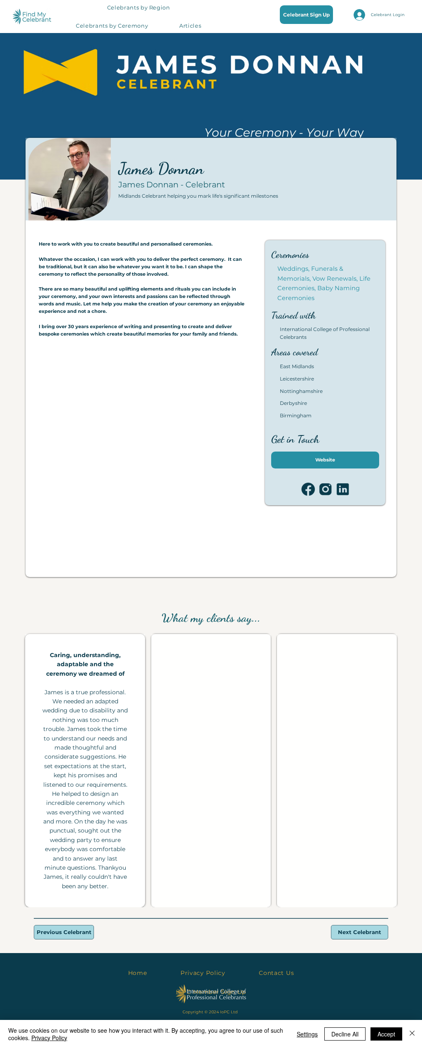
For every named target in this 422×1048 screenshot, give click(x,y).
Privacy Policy (49, 1038)
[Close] (412, 1034)
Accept (386, 1034)
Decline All (345, 1034)
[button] (138, 7)
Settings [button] (307, 1034)
